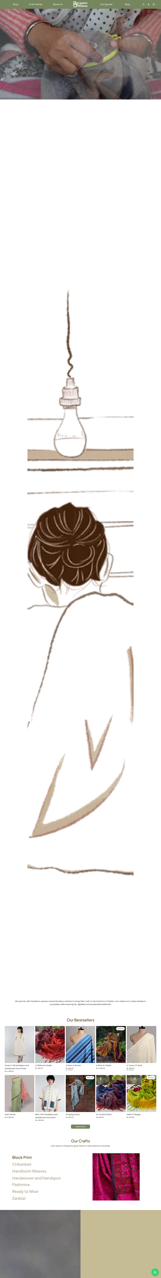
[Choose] (31, 1059)
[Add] (61, 1059)
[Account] (148, 4)
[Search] (143, 4)
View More (80, 1126)
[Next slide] (30, 1044)
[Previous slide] (8, 1044)
